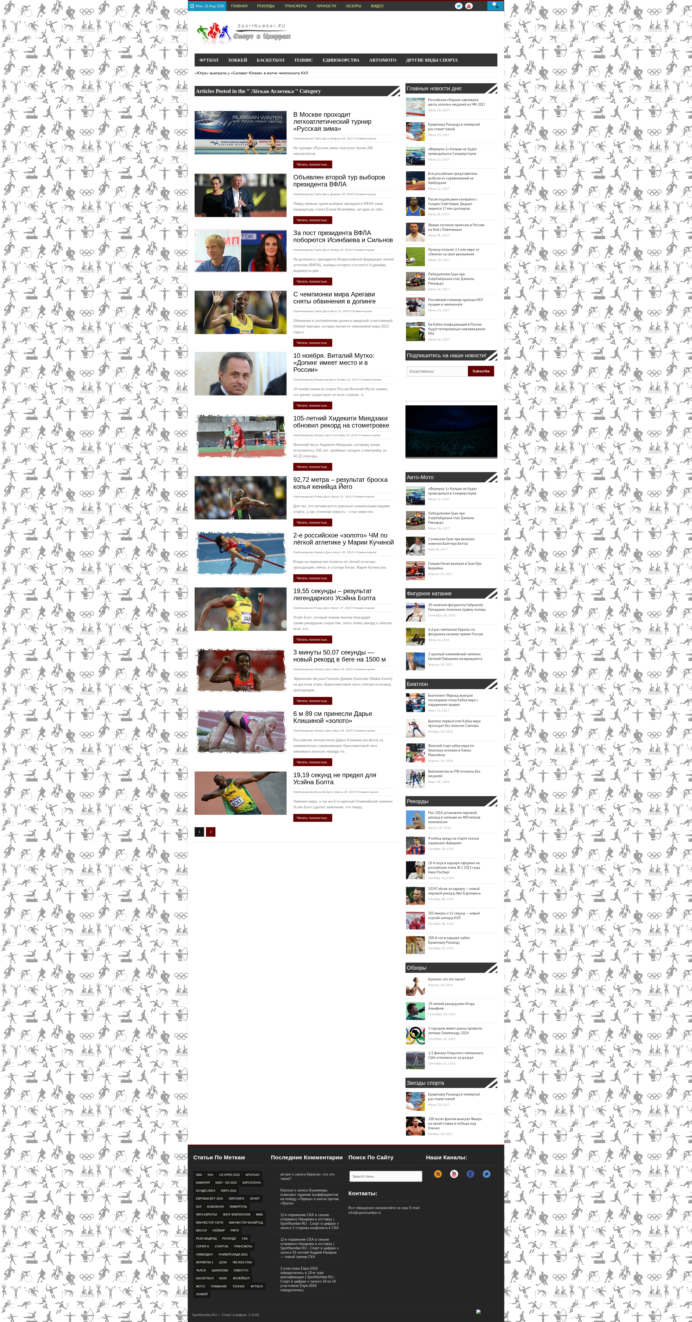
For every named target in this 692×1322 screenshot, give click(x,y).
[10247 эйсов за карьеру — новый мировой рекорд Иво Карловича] (415, 895)
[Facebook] (470, 1177)
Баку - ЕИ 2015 (226, 1182)
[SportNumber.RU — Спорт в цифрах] (243, 33)
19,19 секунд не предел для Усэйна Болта (334, 778)
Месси (201, 1230)
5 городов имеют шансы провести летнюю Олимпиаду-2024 (455, 1030)
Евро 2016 (228, 1190)
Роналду (229, 1238)
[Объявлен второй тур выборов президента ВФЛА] (241, 195)
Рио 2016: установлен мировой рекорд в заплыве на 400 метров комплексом (454, 817)
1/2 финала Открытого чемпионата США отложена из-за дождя (455, 1055)
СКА (245, 1238)
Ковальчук (215, 1206)
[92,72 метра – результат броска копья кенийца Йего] (241, 497)
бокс (223, 1278)
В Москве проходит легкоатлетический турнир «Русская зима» (332, 121)
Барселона (251, 1182)
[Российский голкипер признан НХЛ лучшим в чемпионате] (415, 307)
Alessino (319, 435)
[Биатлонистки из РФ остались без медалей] (415, 778)
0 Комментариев (365, 138)
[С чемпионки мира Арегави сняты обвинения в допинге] (241, 312)
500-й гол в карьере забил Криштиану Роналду (449, 940)
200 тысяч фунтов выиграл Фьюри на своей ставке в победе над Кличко (455, 1123)
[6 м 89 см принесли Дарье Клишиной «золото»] (241, 731)
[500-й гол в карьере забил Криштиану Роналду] (415, 945)
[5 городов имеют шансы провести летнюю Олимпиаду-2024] (415, 1035)
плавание (219, 1286)
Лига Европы (206, 1214)
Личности (326, 6)
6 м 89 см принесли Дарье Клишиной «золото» (332, 717)
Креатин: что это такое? (446, 979)
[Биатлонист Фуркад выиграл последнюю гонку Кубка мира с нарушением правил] (415, 702)
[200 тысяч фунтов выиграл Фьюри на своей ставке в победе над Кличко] (415, 1126)
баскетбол (205, 1278)
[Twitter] (486, 1177)
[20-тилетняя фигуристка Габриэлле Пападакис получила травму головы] (415, 612)
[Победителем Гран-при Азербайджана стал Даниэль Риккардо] (415, 281)
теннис (238, 1286)
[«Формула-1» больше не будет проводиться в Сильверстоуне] (415, 156)
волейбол (241, 1278)
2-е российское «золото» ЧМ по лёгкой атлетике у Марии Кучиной (343, 539)
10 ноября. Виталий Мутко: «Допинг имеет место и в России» (333, 362)
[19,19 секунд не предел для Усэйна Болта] (241, 793)
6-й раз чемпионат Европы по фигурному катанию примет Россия (455, 631)
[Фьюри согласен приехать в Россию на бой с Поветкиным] (415, 232)
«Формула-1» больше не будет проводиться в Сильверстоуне (452, 151)
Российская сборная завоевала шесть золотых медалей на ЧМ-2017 (456, 102)
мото (200, 1286)
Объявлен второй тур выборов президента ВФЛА (339, 180)
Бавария (203, 1182)
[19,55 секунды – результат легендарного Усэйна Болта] (241, 609)
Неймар (218, 1230)
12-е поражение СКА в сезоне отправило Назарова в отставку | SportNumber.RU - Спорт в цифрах (308, 1219)
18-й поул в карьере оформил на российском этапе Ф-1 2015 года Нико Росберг (454, 867)
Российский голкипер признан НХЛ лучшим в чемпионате (455, 302)
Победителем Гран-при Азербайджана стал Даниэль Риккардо (451, 279)
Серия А (202, 1246)
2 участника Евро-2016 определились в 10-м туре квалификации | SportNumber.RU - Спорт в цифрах (307, 1274)
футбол (257, 1286)
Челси (201, 1270)
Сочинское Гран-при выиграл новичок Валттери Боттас (451, 541)
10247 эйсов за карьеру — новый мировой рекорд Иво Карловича (454, 891)
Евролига (236, 1198)
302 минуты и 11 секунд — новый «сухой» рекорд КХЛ (454, 915)
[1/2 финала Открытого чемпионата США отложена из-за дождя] (415, 1060)
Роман (318, 496)
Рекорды (266, 6)
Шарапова (220, 1270)
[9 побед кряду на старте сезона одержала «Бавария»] (415, 845)
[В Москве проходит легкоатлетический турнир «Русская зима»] (241, 132)
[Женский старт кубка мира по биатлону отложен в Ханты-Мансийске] (415, 752)
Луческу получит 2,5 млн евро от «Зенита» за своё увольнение (453, 251)
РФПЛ (235, 1230)
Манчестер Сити (209, 1222)
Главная (239, 6)
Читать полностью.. (313, 164)
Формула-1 (204, 1262)
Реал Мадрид (206, 1238)
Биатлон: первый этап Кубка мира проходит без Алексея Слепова (454, 723)
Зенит (255, 1198)
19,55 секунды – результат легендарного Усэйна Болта (334, 594)
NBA (199, 1174)
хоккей (202, 1294)
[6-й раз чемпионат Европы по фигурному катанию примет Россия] (415, 636)
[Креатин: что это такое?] (415, 986)
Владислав (321, 379)
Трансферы (295, 6)
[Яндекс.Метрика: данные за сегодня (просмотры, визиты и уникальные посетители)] (488, 1314)
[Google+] (454, 1177)
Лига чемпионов (236, 1214)
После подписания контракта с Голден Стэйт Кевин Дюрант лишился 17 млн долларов (452, 204)
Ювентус (241, 1270)
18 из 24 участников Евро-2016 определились (308, 1285)
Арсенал (252, 1174)
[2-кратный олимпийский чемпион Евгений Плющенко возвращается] (415, 661)
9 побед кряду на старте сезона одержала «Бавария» (453, 840)
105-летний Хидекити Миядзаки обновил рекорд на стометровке (341, 422)
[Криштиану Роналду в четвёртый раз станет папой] (415, 131)
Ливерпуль (238, 1206)
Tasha (318, 138)
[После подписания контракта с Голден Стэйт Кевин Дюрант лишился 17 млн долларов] (415, 206)
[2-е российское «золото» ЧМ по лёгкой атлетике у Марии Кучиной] (241, 553)
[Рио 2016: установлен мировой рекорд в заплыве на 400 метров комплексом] (415, 819)
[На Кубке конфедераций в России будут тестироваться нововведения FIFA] (415, 331)
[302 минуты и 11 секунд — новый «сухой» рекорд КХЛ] (415, 920)
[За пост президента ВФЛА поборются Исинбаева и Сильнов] (241, 251)
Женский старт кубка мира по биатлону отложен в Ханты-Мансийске (451, 750)
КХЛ (198, 1206)
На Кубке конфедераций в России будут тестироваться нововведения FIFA (456, 329)
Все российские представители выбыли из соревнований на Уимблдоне (452, 178)
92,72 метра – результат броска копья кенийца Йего (340, 483)
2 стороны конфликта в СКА (315, 1228)
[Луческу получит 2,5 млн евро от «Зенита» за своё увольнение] (415, 256)
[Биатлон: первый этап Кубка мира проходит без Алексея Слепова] (415, 728)
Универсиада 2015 (233, 1254)
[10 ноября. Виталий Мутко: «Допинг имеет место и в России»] (241, 373)
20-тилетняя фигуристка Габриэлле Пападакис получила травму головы (457, 607)
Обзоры (353, 6)
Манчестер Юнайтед (246, 1222)
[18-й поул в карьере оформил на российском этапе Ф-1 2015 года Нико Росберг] (415, 870)
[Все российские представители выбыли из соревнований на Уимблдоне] (415, 180)
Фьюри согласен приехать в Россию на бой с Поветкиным (456, 227)
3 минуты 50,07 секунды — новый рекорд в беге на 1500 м (339, 656)
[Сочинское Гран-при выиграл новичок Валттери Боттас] (415, 546)
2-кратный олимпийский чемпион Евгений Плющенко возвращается (455, 656)
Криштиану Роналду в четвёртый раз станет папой (454, 126)
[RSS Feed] (438, 1177)
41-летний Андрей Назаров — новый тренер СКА (308, 1254)
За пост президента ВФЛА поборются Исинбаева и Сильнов (343, 236)
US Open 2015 (229, 1174)
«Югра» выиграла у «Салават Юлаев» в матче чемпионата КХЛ (251, 73)
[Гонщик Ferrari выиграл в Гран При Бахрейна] (415, 570)
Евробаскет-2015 (209, 1198)
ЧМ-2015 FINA (242, 1262)
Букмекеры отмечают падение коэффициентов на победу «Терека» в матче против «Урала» (309, 1196)
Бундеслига (205, 1190)
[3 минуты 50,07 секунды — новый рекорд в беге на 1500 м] (241, 670)
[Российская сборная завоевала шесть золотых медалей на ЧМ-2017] (415, 107)
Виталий (320, 791)
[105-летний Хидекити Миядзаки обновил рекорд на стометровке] (241, 436)
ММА (259, 1214)
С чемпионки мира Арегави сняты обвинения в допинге (334, 298)
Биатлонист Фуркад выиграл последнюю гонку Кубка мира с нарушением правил (453, 700)
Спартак (221, 1246)
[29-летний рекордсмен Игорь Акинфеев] (415, 1010)
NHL (211, 1174)
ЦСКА (223, 1262)
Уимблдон (204, 1254)
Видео (377, 6)
